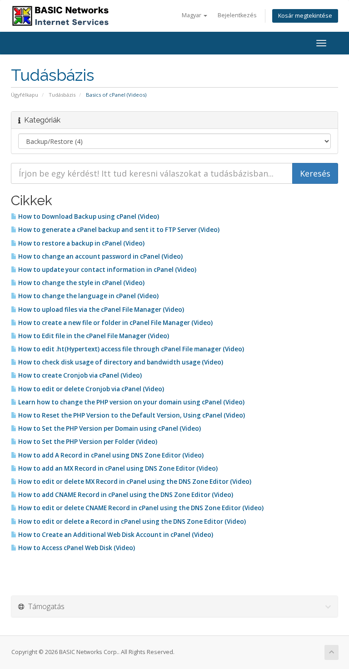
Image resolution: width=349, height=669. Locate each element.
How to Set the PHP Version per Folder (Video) (87, 442)
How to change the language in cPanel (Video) (88, 296)
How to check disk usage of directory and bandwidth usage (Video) (120, 362)
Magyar (192, 15)
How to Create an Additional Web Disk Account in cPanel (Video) (115, 535)
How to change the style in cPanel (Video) (81, 283)
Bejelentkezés (237, 15)
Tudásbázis (62, 94)
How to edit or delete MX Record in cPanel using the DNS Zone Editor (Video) (134, 481)
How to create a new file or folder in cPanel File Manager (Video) (115, 323)
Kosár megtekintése (305, 16)
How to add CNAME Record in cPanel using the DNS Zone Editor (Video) (125, 495)
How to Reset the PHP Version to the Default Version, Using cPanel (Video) (131, 415)
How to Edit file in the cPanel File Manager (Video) (93, 336)
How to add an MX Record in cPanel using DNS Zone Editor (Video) (117, 468)
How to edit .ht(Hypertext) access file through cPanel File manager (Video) (130, 349)
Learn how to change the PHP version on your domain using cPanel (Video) (130, 402)
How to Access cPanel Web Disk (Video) (76, 548)
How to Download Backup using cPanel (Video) (88, 216)
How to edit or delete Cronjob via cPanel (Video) (90, 389)
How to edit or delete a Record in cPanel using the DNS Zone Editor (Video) (131, 521)
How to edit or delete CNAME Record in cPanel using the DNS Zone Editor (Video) (140, 508)
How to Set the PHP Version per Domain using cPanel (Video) (109, 428)
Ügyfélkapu (24, 94)
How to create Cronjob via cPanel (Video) (79, 375)
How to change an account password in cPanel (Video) (100, 256)
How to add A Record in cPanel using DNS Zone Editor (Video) (110, 455)
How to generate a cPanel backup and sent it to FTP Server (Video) (118, 230)
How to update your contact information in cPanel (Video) (106, 270)
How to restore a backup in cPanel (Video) (81, 243)
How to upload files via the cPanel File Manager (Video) (100, 309)
